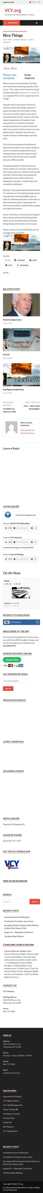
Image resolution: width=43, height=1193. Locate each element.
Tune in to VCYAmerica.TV (14, 824)
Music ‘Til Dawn (10, 1109)
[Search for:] (21, 901)
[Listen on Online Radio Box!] (37, 622)
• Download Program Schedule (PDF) (18, 547)
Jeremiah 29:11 (9, 646)
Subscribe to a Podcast (12, 1096)
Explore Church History (19, 944)
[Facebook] (33, 2)
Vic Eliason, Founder (11, 1114)
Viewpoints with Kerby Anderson (15, 31)
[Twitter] (36, 2)
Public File (7, 1122)
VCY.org (13, 10)
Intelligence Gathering (13, 389)
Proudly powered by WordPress (15, 1188)
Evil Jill (6, 354)
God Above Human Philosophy (17, 917)
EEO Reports (8, 1127)
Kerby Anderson (21, 40)
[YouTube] (30, 2)
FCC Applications (10, 1131)
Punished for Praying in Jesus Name (18, 921)
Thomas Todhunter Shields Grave (17, 951)
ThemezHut (12, 1190)
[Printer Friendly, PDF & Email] (10, 70)
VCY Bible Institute (11, 1101)
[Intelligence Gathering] (21, 387)
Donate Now (12, 659)
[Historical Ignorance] (21, 317)
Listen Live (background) (26, 515)
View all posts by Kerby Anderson (28, 431)
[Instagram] (39, 2)
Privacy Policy (9, 1118)
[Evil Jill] (21, 352)
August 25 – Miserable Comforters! (18, 932)
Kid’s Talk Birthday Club (13, 1105)
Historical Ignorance (12, 319)
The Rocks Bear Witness (14, 936)
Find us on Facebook (15, 880)
